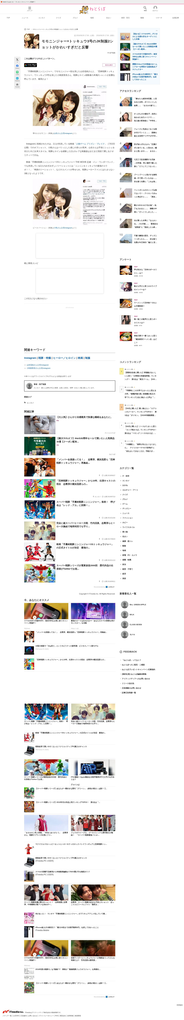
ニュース (25, 18)
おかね (125, 485)
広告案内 (24, 1016)
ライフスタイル (128, 527)
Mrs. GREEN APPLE (138, 605)
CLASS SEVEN (136, 625)
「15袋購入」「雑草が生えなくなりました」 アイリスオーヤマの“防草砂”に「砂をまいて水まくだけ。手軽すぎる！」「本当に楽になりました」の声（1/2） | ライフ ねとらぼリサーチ (140, 451)
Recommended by (99, 587)
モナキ (132, 635)
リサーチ (159, 18)
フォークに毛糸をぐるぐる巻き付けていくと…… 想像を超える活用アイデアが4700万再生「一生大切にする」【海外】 (145, 136)
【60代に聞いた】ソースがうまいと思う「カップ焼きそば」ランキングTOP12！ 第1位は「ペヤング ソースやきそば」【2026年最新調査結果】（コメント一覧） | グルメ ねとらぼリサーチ (141, 433)
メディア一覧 (7, 1016)
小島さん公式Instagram (63, 228)
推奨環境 (78, 1016)
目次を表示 (109, 65)
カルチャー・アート (130, 490)
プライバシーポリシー (46, 1016)
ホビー (125, 522)
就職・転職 (126, 560)
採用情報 (70, 1016)
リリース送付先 (127, 683)
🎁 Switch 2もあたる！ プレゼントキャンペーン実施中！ (18, 2)
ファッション (127, 518)
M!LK (132, 615)
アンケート (126, 259)
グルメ (75, 18)
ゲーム (125, 504)
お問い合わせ (33, 1016)
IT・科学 (125, 476)
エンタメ (42, 18)
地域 (92, 18)
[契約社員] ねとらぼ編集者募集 (133, 674)
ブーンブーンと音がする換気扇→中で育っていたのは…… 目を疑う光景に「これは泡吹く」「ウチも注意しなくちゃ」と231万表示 (146, 181)
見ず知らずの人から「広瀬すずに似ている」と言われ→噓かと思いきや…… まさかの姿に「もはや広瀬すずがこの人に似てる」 (145, 151)
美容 (124, 578)
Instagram (30, 358)
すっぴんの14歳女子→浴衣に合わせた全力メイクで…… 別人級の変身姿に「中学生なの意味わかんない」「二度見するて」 (145, 120)
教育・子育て (127, 569)
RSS (57, 1016)
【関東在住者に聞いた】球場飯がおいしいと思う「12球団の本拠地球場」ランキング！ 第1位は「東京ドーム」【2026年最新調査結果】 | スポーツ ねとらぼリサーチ (140, 379)
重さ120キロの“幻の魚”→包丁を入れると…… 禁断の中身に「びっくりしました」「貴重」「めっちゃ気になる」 (145, 212)
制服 (87, 358)
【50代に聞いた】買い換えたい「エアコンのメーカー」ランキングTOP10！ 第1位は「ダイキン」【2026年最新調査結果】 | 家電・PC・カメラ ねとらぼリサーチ (141, 415)
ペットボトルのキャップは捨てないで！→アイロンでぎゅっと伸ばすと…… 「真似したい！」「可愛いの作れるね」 (145, 197)
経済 (124, 574)
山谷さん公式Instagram (63, 133)
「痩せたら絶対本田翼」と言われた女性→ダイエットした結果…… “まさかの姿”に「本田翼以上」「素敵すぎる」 (145, 105)
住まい (108, 18)
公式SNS (16, 1016)
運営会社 (63, 1016)
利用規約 (180, 1005)
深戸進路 (112, 53)
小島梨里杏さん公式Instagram (38, 368)
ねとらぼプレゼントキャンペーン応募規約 (137, 669)
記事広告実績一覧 (128, 693)
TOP (8, 18)
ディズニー (126, 509)
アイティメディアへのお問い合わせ (135, 679)
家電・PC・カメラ (129, 555)
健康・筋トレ (127, 541)
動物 (142, 18)
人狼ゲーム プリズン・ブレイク (90, 144)
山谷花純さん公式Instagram (38, 365)
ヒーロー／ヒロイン (64, 358)
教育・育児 (125, 18)
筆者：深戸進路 (40, 384)
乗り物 (125, 532)
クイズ (58, 18)
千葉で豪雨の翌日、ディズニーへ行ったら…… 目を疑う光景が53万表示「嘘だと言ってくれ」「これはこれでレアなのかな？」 (145, 242)
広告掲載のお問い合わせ (130, 688)
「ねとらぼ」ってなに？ (130, 660)
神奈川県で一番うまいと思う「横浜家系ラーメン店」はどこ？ (145, 339)
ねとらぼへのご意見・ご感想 (132, 665)
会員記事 (175, 18)
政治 (124, 564)
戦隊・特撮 (44, 358)
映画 (80, 358)
